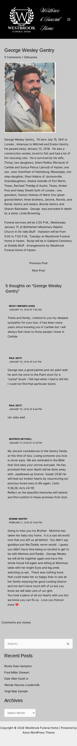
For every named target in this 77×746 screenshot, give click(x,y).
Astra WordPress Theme (39, 732)
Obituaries (30, 57)
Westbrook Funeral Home (50, 19)
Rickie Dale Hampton (18, 666)
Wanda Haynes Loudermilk (21, 685)
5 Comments (12, 57)
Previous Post (38, 263)
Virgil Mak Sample (16, 691)
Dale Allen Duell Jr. (16, 678)
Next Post (38, 270)
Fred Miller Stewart (16, 672)
